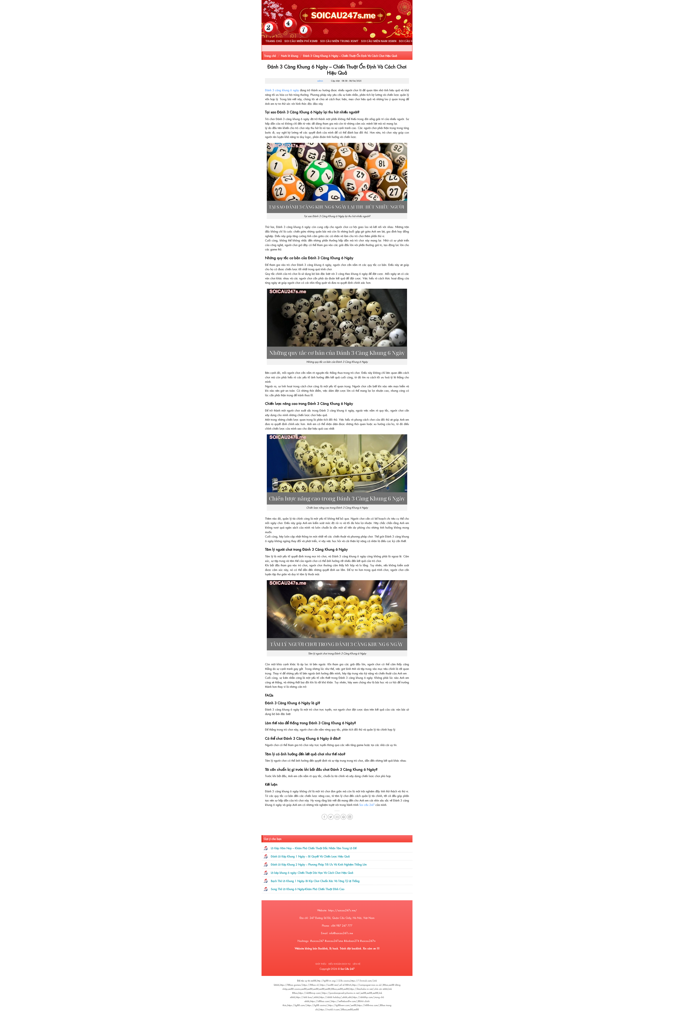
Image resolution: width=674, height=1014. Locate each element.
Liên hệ (356, 963)
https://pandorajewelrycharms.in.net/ (341, 993)
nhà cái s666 (381, 988)
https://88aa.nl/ (310, 984)
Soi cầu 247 (367, 805)
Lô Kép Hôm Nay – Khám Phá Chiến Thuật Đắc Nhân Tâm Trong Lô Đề (313, 848)
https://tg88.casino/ (317, 1005)
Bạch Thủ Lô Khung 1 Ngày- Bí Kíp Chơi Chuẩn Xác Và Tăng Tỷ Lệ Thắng (315, 881)
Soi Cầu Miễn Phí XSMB (301, 41)
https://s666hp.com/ (363, 997)
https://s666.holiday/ (330, 997)
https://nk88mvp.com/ (309, 993)
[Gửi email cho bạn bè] (337, 817)
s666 (316, 997)
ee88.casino (294, 988)
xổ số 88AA (345, 984)
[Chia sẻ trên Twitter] (331, 817)
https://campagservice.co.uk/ (367, 984)
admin (320, 80)
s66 (350, 997)
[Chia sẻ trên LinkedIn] (350, 817)
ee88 (313, 980)
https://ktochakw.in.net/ (361, 988)
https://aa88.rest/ (329, 984)
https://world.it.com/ (330, 1009)
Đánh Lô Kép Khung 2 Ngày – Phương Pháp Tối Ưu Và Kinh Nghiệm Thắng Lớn (319, 864)
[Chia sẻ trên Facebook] (324, 817)
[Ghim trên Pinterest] (343, 817)
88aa (385, 984)
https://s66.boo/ (304, 997)
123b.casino (343, 980)
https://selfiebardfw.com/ (344, 1001)
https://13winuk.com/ (362, 980)
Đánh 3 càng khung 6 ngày (282, 90)
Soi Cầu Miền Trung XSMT (339, 41)
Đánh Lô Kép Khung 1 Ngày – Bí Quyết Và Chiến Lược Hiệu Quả (310, 856)
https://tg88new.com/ (339, 1005)
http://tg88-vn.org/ (326, 980)
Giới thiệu (320, 963)
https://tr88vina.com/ (368, 1005)
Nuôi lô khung (289, 56)
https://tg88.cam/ (296, 1005)
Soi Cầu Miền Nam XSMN (378, 41)
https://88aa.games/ (291, 984)
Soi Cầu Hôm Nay (411, 41)
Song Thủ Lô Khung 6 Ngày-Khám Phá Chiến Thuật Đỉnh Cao (307, 889)
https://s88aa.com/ (320, 1001)
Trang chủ (270, 56)
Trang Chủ (273, 41)
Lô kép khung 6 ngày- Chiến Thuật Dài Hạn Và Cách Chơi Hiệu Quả (312, 872)
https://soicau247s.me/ (342, 910)
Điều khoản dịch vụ (340, 963)
